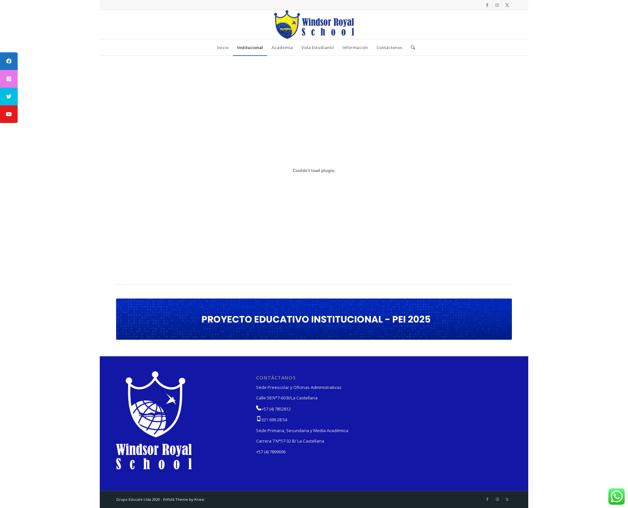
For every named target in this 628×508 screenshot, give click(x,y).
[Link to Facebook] (487, 5)
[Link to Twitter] (507, 5)
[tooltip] (9, 61)
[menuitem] (223, 47)
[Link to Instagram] (497, 5)
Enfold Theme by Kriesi (183, 499)
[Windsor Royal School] (314, 24)
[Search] (411, 47)
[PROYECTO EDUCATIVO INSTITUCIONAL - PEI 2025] (314, 319)
